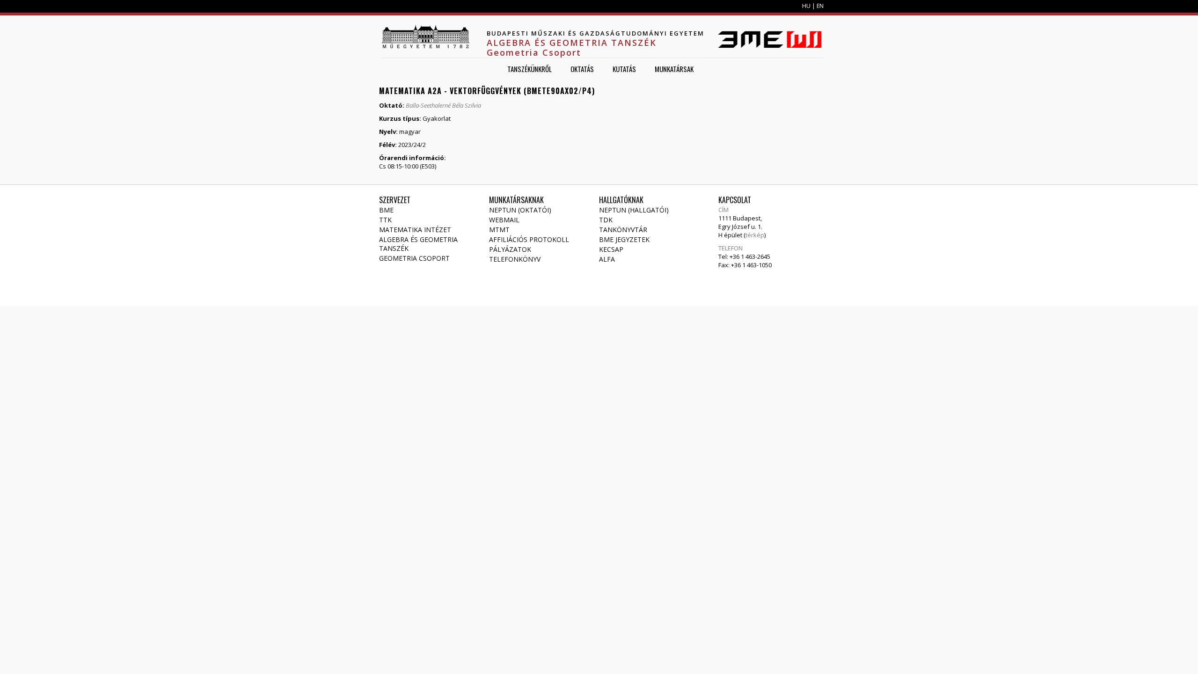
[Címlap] (425, 36)
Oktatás (582, 69)
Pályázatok (510, 249)
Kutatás (624, 69)
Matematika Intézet (415, 229)
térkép (754, 235)
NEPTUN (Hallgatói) (634, 209)
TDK (606, 219)
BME (386, 209)
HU (806, 6)
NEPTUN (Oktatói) (520, 209)
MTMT (499, 229)
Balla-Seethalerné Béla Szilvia (443, 105)
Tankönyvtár (623, 229)
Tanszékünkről (529, 69)
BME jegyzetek (624, 239)
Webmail (504, 219)
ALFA (607, 259)
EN (820, 6)
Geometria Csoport (414, 258)
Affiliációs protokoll (529, 239)
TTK (385, 219)
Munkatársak (674, 69)
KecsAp (611, 249)
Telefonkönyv (515, 259)
